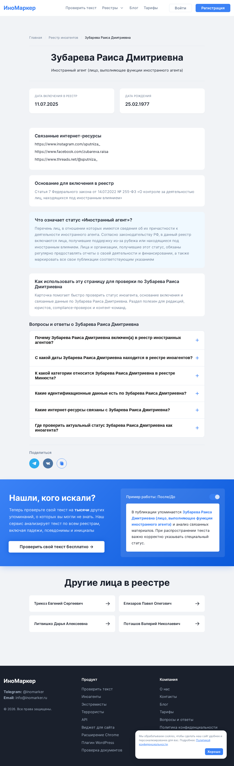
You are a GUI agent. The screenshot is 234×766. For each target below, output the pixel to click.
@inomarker (33, 691)
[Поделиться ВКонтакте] (48, 463)
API (84, 719)
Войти (180, 8)
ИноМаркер (20, 8)
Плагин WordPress (98, 742)
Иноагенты (91, 696)
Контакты (168, 696)
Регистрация (213, 8)
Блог (134, 7)
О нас (165, 689)
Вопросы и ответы (176, 719)
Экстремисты (94, 704)
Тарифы (151, 7)
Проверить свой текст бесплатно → (56, 546)
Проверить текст (81, 7)
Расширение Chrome (100, 735)
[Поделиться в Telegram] (34, 463)
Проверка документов (102, 750)
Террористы (93, 711)
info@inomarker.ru (31, 697)
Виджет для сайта (98, 727)
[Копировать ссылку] (62, 463)
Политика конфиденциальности (189, 727)
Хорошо (214, 751)
